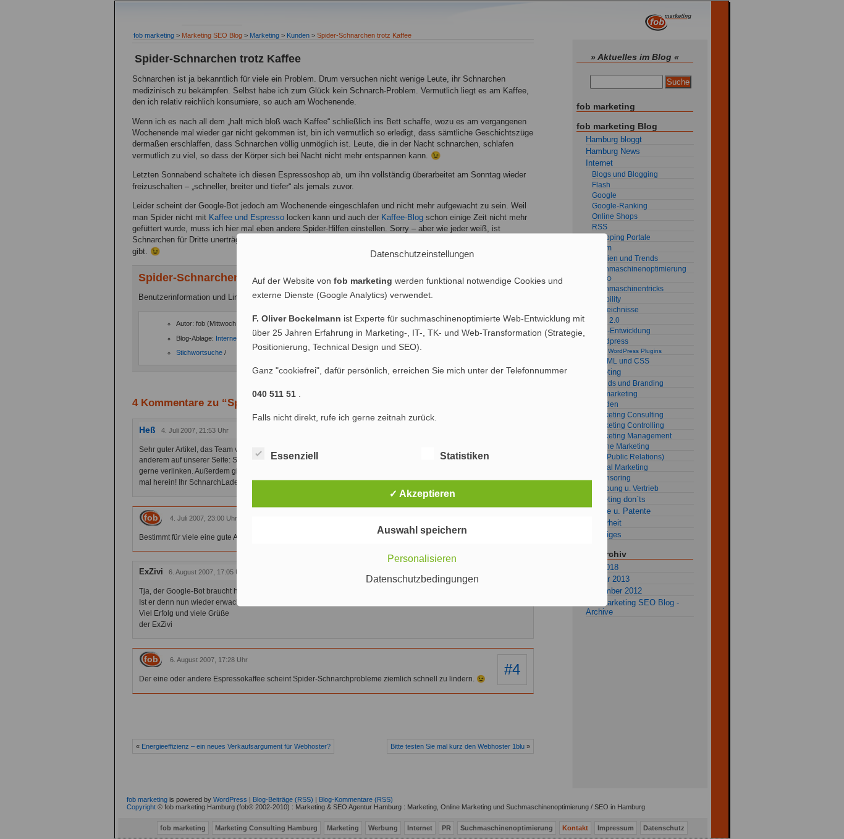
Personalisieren (422, 558)
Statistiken (464, 455)
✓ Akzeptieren (422, 493)
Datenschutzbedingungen (422, 578)
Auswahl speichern (422, 529)
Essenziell (294, 455)
